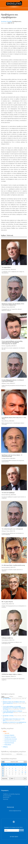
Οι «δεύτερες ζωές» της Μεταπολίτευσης (13, 565)
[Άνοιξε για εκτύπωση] (23, 26)
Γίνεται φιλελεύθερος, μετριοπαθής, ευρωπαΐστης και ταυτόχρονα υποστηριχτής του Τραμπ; (12, 342)
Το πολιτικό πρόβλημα (8, 492)
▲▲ (26, 786)
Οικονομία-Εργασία (9, 735)
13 (15, 770)
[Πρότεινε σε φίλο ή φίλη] (26, 26)
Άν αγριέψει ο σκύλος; (15, 716)
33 (2, 770)
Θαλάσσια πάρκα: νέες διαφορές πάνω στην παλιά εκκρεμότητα (13, 304)
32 (2, 768)
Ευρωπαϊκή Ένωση (9, 742)
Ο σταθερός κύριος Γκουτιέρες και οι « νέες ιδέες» (14, 418)
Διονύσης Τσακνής (6, 21)
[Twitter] (14, 821)
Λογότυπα (5, 799)
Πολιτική (6, 733)
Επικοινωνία (6, 797)
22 (22, 772)
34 (2, 772)
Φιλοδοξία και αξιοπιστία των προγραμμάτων (14, 723)
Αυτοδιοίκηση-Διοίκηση (10, 739)
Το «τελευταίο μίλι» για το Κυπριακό (12, 529)
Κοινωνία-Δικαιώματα (10, 741)
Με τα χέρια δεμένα (7, 601)
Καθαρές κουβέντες (7, 638)
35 (2, 774)
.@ (15, 810)
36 (2, 775)
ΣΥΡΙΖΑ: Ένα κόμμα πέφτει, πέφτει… (12, 674)
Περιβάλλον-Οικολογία (10, 737)
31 (2, 766)
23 (25, 772)
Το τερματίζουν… (6, 267)
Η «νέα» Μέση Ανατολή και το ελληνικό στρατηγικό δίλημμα (13, 380)
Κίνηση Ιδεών (7, 744)
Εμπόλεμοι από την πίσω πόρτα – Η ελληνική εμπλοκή (12, 455)
